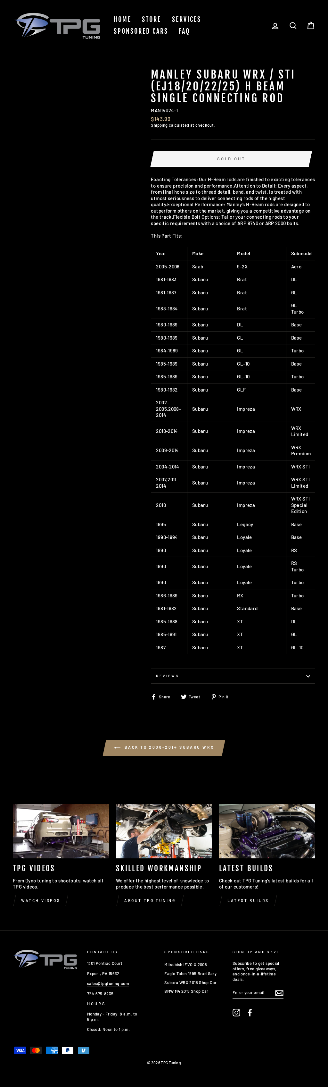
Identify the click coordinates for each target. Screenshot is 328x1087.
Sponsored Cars (141, 31)
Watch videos (40, 900)
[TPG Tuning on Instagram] (236, 1012)
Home (122, 19)
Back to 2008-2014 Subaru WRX (168, 747)
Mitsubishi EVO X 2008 (185, 964)
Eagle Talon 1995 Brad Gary (190, 973)
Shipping (159, 125)
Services (186, 19)
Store (151, 19)
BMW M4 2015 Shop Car (186, 991)
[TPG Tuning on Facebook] (250, 1012)
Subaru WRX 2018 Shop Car (190, 982)
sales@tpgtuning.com (108, 983)
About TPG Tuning (150, 900)
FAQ (184, 31)
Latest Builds (248, 900)
